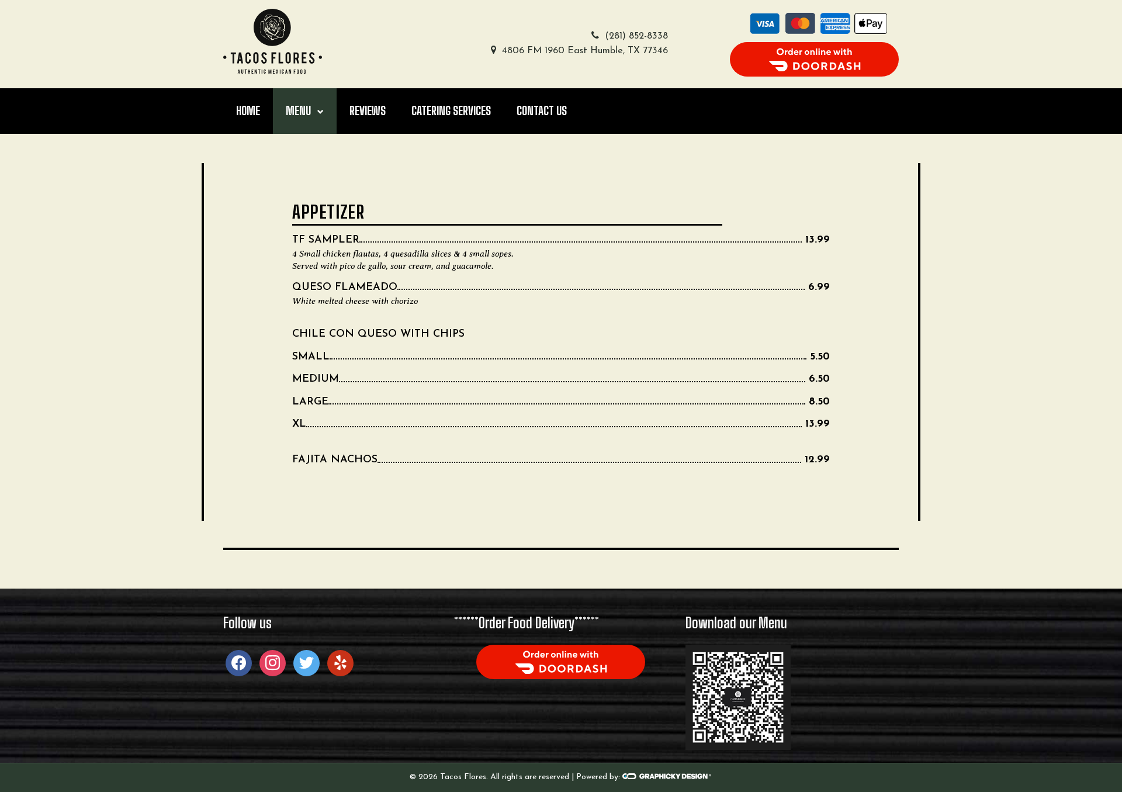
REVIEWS (367, 110)
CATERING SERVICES (451, 110)
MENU (298, 110)
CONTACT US (542, 110)
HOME (248, 110)
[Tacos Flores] (272, 41)
